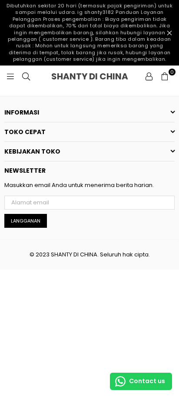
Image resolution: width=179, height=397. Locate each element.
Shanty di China (95, 76)
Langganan (25, 220)
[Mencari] (26, 76)
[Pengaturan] (149, 76)
